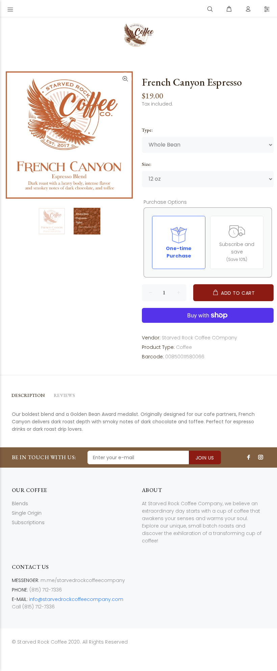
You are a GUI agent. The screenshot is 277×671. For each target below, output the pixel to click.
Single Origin (27, 513)
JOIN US (205, 457)
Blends (20, 503)
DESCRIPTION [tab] (28, 395)
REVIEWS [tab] (64, 395)
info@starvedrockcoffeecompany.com (76, 599)
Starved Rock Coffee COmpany (199, 337)
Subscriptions (28, 522)
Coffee (184, 347)
